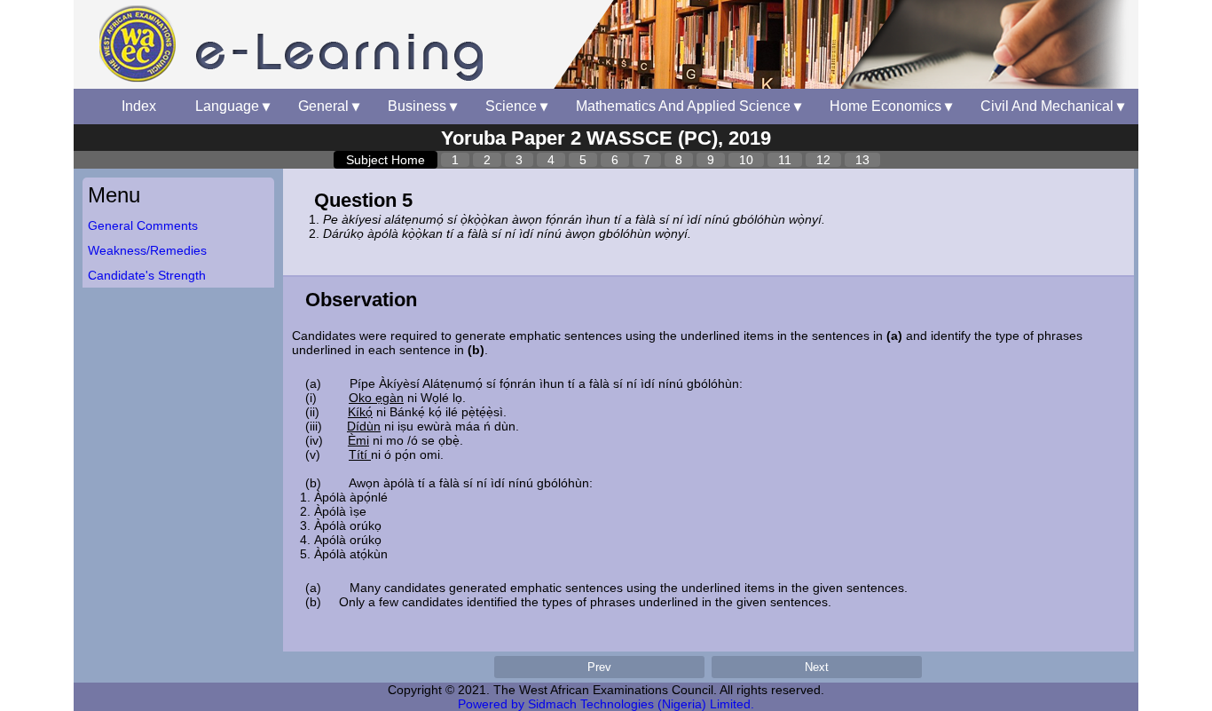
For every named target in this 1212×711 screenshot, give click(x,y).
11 (784, 160)
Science (516, 106)
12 (823, 160)
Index (144, 106)
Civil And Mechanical (1052, 106)
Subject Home (385, 160)
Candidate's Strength (147, 275)
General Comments (143, 225)
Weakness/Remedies (147, 250)
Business (422, 106)
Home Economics (891, 106)
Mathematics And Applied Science (688, 106)
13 (862, 160)
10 (746, 160)
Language (232, 106)
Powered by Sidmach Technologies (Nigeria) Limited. (606, 704)
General (328, 106)
